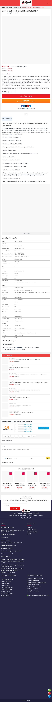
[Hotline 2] (49, 693)
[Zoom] (3, 63)
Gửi (48, 458)
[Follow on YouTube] (30, 518)
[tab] (26, 114)
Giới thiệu (29, 527)
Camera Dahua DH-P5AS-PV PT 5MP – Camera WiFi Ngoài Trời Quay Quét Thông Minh (28, 382)
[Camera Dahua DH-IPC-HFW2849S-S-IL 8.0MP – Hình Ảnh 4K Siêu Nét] (5, 361)
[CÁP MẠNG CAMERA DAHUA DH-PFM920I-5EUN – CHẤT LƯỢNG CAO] (5, 391)
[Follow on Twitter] (27, 518)
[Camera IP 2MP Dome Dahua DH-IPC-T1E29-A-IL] (5, 399)
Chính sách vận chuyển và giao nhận (36, 582)
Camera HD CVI (17, 7)
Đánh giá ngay (44, 428)
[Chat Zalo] (49, 696)
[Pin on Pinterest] (28, 106)
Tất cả (5, 436)
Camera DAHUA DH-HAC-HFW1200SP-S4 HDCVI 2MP (7, 484)
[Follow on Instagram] (24, 518)
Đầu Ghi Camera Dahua (7, 593)
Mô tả (26, 114)
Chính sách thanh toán (33, 584)
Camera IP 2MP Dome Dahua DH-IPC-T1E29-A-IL (19, 397)
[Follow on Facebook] (21, 518)
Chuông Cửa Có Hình (6, 589)
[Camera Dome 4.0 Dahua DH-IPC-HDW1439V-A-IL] (5, 406)
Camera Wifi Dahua (6, 581)
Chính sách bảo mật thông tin (35, 578)
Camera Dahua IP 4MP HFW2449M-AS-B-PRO (19, 367)
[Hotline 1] (49, 690)
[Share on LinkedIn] (30, 106)
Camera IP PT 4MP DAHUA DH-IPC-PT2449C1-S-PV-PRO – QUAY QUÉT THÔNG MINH (27, 375)
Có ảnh (34, 436)
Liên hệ (29, 534)
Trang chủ (3, 7)
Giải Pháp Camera (31, 529)
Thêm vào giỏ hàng (26, 96)
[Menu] (1, 3)
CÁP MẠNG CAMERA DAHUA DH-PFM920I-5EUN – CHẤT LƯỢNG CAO (24, 390)
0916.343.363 (27, 108)
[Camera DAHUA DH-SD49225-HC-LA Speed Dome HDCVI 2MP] (44, 476)
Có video (28, 436)
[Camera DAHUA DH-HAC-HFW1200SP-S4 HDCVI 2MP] (7, 476)
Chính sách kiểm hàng (33, 580)
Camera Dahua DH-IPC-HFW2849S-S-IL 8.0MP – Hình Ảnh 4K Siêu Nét (24, 359)
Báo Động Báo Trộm (6, 591)
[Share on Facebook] (22, 106)
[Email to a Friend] (26, 106)
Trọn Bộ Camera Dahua (7, 579)
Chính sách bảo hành (32, 589)
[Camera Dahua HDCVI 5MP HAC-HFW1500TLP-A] (32, 476)
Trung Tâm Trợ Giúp (32, 532)
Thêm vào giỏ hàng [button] (8, 481)
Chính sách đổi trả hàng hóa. (34, 586)
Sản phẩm (9, 7)
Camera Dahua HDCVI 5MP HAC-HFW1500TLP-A (32, 484)
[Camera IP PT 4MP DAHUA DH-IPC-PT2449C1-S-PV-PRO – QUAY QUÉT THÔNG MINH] (5, 376)
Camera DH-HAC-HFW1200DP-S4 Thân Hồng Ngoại (19, 484)
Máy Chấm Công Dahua (7, 587)
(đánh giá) (9, 13)
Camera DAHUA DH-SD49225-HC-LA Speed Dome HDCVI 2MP (45, 484)
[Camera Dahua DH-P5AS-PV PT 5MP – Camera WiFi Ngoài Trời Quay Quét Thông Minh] (5, 384)
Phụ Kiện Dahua (5, 596)
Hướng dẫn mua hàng (33, 591)
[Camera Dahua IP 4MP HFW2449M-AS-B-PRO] (5, 368)
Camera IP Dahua (5, 585)
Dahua (10, 134)
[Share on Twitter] (24, 106)
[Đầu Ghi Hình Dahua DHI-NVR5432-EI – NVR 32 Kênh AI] (5, 414)
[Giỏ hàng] (49, 3)
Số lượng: (4, 91)
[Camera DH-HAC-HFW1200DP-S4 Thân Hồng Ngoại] (19, 476)
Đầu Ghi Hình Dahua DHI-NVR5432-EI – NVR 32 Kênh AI (21, 412)
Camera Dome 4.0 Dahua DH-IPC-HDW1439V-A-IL (20, 405)
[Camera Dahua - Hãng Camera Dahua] (26, 3)
